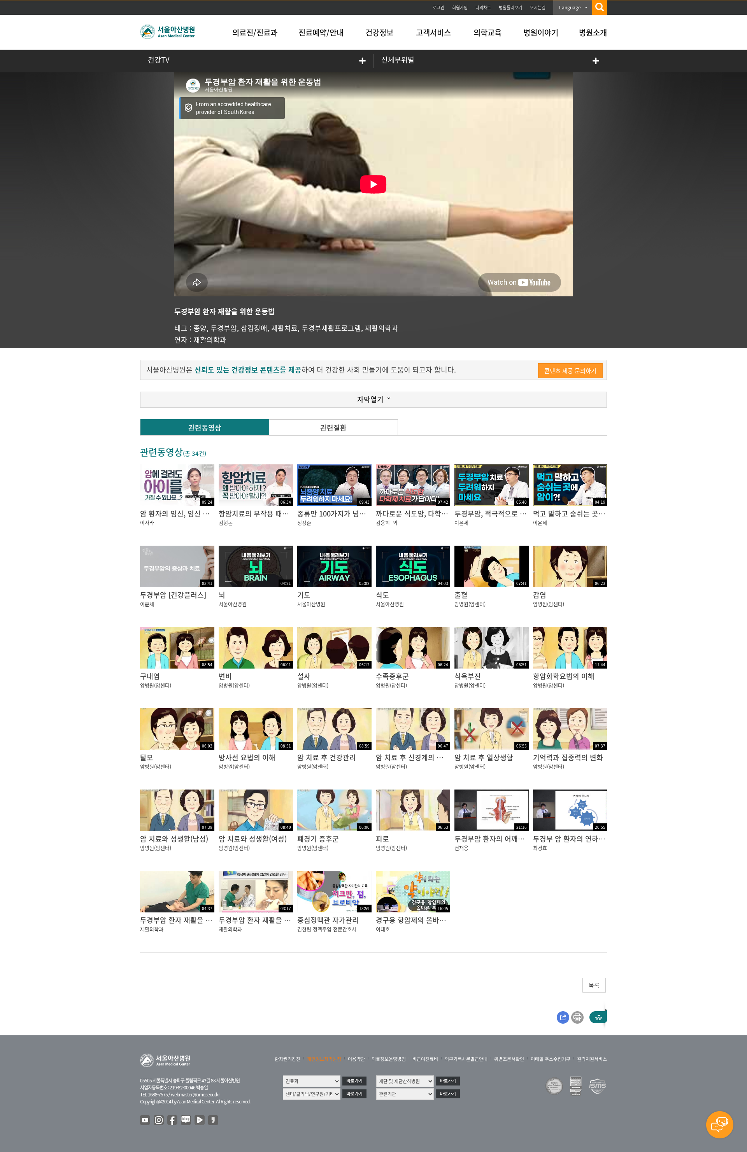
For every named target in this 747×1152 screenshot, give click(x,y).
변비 (225, 676)
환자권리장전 (287, 1059)
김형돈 (226, 522)
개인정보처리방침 (324, 1059)
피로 (382, 838)
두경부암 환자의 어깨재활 (492, 838)
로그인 (438, 7)
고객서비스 (433, 32)
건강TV (158, 59)
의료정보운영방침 (389, 1059)
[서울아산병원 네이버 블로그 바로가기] (186, 1120)
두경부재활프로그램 (331, 328)
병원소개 (593, 32)
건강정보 (379, 32)
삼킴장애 (254, 328)
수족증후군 (392, 676)
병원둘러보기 (510, 7)
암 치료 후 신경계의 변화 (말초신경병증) (436, 757)
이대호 (383, 929)
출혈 (461, 595)
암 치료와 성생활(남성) (174, 838)
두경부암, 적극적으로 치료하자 (500, 513)
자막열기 (370, 399)
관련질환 (333, 427)
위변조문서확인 (509, 1059)
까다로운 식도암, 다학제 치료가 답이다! (435, 513)
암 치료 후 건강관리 (326, 757)
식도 (382, 595)
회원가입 (460, 7)
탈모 (146, 757)
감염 (539, 595)
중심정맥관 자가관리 (328, 920)
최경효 (540, 847)
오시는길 (537, 7)
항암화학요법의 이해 (563, 676)
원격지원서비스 (592, 1059)
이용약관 (356, 1059)
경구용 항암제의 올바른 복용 (418, 920)
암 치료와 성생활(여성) (253, 838)
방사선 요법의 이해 (247, 757)
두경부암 (223, 328)
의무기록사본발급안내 (466, 1059)
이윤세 (461, 522)
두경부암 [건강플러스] (173, 595)
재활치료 (284, 328)
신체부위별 (397, 59)
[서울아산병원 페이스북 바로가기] (172, 1120)
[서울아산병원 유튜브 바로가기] (145, 1120)
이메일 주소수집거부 (550, 1059)
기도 (303, 595)
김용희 (383, 522)
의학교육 (487, 32)
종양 (200, 328)
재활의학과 (381, 328)
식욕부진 (467, 676)
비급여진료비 (425, 1059)
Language (570, 7)
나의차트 (483, 7)
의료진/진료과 (254, 32)
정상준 (304, 522)
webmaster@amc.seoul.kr (195, 1094)
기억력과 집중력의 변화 (568, 757)
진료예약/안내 (321, 32)
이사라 (147, 522)
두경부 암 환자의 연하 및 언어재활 (584, 838)
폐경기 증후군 (318, 838)
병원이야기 (540, 32)
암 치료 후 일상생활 (483, 757)
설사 (303, 676)
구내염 (150, 676)
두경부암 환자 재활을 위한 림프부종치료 (200, 920)
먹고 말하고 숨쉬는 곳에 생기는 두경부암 (594, 513)
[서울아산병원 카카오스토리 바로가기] (213, 1120)
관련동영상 (204, 427)
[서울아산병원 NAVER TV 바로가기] (200, 1120)
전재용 (461, 847)
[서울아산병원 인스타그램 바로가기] (159, 1120)
